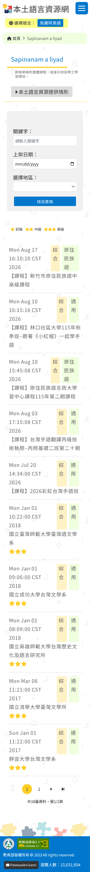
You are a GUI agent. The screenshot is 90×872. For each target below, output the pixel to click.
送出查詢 (45, 201)
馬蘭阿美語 (50, 23)
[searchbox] (15, 186)
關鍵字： (23, 131)
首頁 (16, 38)
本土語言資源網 (41, 8)
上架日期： (25, 154)
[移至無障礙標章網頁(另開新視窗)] (34, 843)
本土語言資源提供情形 (43, 91)
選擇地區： (25, 177)
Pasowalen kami (23, 864)
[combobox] (45, 187)
